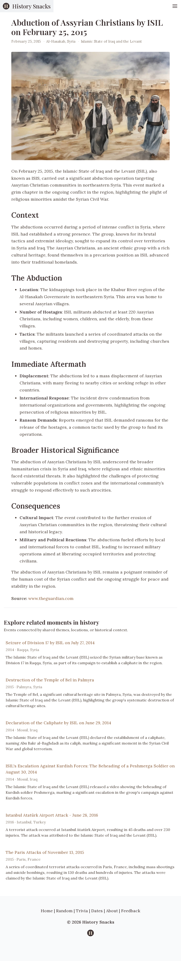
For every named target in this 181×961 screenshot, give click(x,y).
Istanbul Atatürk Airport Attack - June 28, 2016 (52, 815)
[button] (175, 6)
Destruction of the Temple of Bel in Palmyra (50, 680)
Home (47, 910)
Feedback (130, 910)
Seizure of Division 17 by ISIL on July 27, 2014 (50, 642)
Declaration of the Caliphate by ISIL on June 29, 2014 (58, 722)
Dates (97, 910)
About (112, 910)
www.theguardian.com (51, 598)
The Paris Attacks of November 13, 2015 (45, 852)
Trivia (82, 910)
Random (64, 910)
